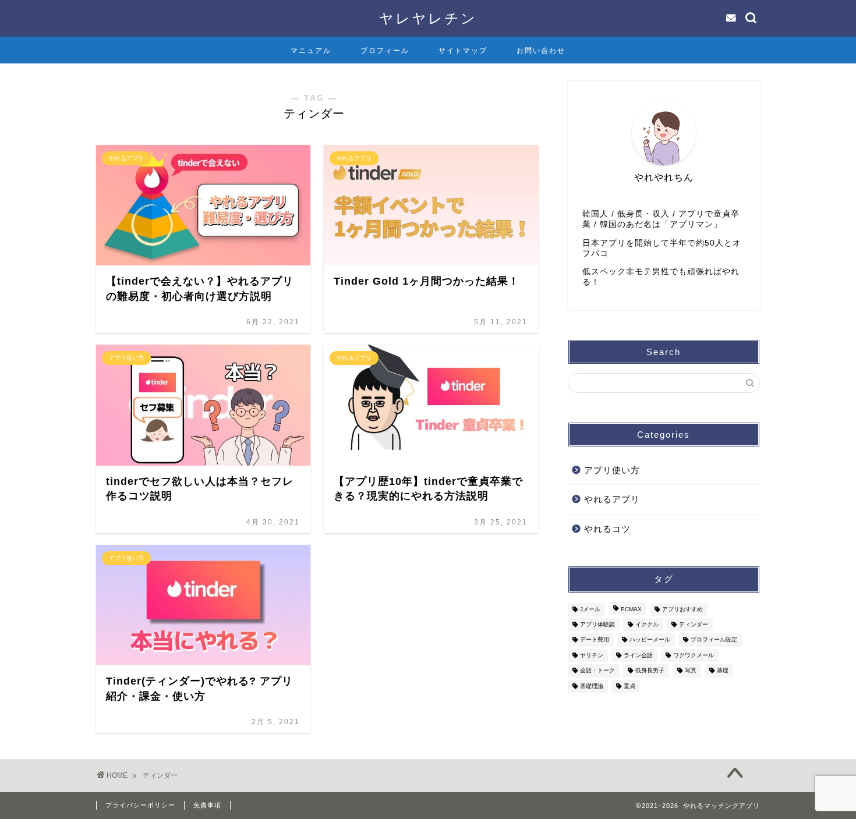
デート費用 (594, 640)
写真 (690, 671)
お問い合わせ (541, 51)
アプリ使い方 (612, 470)
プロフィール (384, 51)
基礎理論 (591, 686)
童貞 (629, 686)
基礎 (722, 671)
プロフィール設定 (714, 640)
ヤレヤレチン (428, 18)
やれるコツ (607, 529)
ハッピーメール (649, 640)
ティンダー (693, 624)
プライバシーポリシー (140, 805)
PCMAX (631, 609)
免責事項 (207, 805)
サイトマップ (462, 51)
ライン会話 (638, 655)
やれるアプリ (612, 499)
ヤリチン (591, 655)
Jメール (590, 609)
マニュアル (311, 51)
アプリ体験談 (597, 624)
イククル (647, 624)
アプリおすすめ (682, 609)
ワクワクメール (693, 655)
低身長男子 (649, 671)
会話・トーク (597, 671)
